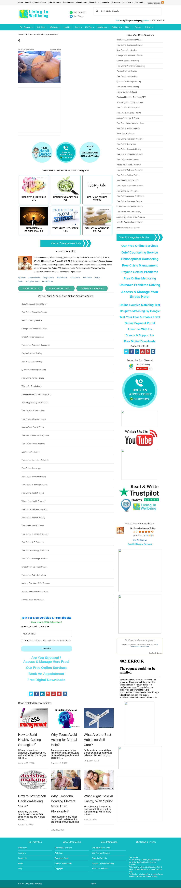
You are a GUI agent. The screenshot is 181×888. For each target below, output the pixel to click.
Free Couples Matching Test (33, 411)
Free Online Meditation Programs (35, 460)
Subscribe (46, 648)
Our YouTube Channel (101, 853)
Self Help (40, 27)
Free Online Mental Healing (32, 378)
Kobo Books (75, 278)
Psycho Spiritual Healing (31, 353)
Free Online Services (63, 848)
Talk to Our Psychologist (31, 386)
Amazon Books (34, 278)
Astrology (59, 853)
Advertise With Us (140, 329)
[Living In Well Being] (34, 16)
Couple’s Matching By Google (140, 311)
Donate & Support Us (140, 335)
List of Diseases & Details (34, 34)
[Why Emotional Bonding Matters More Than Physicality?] (66, 789)
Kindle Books (62, 278)
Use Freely (105, 2)
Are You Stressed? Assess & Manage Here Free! (46, 659)
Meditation (102, 27)
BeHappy (116, 27)
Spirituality (93, 2)
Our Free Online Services (46, 668)
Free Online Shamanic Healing (33, 476)
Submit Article (30, 288)
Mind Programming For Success (34, 403)
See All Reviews (140, 539)
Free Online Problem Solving (33, 518)
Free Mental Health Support (32, 526)
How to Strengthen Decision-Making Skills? (32, 801)
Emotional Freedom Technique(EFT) (36, 394)
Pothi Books (87, 278)
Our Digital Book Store (101, 848)
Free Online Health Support (32, 493)
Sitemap (93, 883)
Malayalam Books (32, 281)
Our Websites (54, 2)
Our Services (68, 2)
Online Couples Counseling (32, 337)
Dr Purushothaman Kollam (144, 645)
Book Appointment (59, 288)
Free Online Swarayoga (31, 468)
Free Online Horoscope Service (34, 559)
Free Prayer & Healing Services (34, 485)
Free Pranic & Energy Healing (33, 419)
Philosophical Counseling (139, 259)
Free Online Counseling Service (34, 312)
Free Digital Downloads (46, 680)
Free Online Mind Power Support (34, 534)
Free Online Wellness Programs (34, 509)
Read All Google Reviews (140, 544)
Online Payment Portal (140, 323)
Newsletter (22, 848)
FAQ (20, 869)
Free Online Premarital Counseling (35, 345)
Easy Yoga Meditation (30, 452)
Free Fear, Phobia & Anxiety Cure (35, 435)
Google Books (48, 278)
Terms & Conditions (100, 869)
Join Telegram (79, 16)
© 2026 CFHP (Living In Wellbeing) (30, 883)
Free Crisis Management (140, 265)
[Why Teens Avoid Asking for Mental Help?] (66, 727)
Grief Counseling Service (139, 252)
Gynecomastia (50, 34)
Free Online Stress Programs (33, 444)
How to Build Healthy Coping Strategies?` (29, 740)
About (20, 863)
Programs (22, 853)
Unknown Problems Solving (139, 285)
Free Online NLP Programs (32, 542)
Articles (148, 27)
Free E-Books (47, 281)
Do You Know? (40, 2)
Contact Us (139, 2)
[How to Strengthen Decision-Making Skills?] (33, 789)
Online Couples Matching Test (139, 305)
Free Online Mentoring (140, 278)
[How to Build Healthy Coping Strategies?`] (33, 727)
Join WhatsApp (80, 12)
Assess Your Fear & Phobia (32, 427)
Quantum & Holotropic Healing (33, 370)
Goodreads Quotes (155, 653)
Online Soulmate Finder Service (34, 567)
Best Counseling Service (31, 320)
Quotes (138, 27)
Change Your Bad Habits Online (34, 329)
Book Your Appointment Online (34, 304)
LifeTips (88, 27)
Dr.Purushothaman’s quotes (140, 640)
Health (66, 27)
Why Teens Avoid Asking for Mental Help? (64, 740)
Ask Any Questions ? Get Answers (35, 583)
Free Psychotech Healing (31, 361)
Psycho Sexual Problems (139, 272)
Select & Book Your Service (32, 600)
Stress (77, 27)
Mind (127, 27)
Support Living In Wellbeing (103, 863)
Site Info (28, 2)
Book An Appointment (46, 674)
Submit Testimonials (63, 863)
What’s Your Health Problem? (33, 501)
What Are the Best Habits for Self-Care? (97, 740)
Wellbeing (54, 27)
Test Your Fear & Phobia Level (139, 317)
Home (20, 2)
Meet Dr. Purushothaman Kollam (34, 591)
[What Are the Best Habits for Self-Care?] (99, 727)
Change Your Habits (92, 288)
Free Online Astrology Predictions (35, 550)
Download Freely (62, 858)
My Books (22, 278)
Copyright (59, 869)
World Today (81, 2)
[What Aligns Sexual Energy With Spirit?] (99, 789)
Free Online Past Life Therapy (33, 575)
